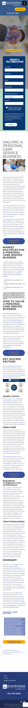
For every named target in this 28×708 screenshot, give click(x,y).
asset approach (18, 322)
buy (18, 191)
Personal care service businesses (11, 177)
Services (6, 678)
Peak (11, 413)
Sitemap (12, 706)
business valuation (12, 214)
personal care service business (11, 209)
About (5, 675)
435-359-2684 (14, 13)
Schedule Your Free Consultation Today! (14, 641)
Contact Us (20, 9)
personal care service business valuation (13, 226)
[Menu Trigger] (24, 3)
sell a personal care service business (12, 193)
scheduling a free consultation (15, 605)
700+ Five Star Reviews (13, 50)
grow (20, 191)
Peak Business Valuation (18, 233)
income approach (7, 322)
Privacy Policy (19, 706)
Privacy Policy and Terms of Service (11, 116)
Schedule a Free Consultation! (14, 241)
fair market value (16, 568)
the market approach (17, 320)
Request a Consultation (10, 680)
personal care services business (11, 580)
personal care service (19, 186)
